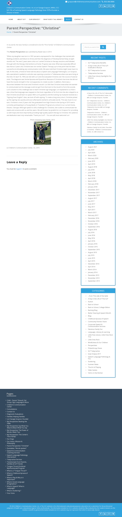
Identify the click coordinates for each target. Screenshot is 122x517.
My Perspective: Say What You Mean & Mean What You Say (17, 427)
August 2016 (92, 230)
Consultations (12, 409)
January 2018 (92, 187)
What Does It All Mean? (52, 19)
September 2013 (94, 281)
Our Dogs (10, 439)
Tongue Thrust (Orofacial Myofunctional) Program (16, 467)
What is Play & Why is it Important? (15, 479)
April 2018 (91, 178)
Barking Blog (92, 310)
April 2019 (91, 164)
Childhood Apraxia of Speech (98, 319)
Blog (68, 19)
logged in (19, 169)
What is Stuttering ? (14, 491)
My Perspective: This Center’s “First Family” (17, 436)
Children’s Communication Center (16, 406)
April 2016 (91, 241)
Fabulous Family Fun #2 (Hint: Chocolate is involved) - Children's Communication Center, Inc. (99, 129)
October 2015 (93, 247)
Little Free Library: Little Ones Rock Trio (100, 336)
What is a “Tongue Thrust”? (17, 471)
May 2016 (91, 238)
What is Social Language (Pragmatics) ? (15, 483)
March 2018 (92, 181)
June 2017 (91, 204)
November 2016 (93, 221)
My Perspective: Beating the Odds (17, 422)
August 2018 (92, 167)
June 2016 (91, 235)
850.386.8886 (109, 1)
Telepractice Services (95, 73)
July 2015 (91, 255)
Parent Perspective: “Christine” (18, 446)
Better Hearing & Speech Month (99, 313)
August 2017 (92, 198)
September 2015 (94, 250)
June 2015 (91, 258)
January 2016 (92, 244)
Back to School (93, 304)
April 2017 (91, 210)
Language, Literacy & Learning (99, 332)
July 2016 (91, 232)
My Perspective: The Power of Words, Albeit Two (17, 431)
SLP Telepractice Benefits (97, 63)
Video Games (92, 370)
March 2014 (92, 269)
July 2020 (91, 150)
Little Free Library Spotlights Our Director (100, 77)
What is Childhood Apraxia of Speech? (17, 474)
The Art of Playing (94, 367)
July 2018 (91, 170)
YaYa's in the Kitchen (95, 373)
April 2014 (91, 267)
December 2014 (93, 264)
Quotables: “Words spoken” (17, 448)
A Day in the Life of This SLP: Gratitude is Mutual (98, 67)
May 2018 (91, 175)
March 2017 (92, 212)
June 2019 (91, 161)
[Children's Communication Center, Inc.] (9, 2)
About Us (21, 19)
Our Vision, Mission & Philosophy (14, 442)
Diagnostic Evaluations (15, 414)
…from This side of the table (98, 296)
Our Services (34, 19)
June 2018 (91, 173)
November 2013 (93, 278)
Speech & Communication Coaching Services (16, 452)
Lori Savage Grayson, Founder (98, 97)
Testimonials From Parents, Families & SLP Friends (17, 463)
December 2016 (93, 218)
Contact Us (78, 19)
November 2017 (93, 192)
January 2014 (92, 272)
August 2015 (92, 252)
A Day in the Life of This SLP (98, 299)
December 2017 (93, 190)
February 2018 (93, 184)
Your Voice (11, 493)
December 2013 (93, 275)
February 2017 (93, 215)
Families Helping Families (16, 417)
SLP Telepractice (94, 351)
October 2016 (93, 224)
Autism (90, 302)
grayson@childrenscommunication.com (84, 1)
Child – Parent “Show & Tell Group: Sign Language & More (18, 401)
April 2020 (91, 153)
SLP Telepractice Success (97, 70)
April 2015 (91, 261)
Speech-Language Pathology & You (99, 358)
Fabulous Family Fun (95, 329)
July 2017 (91, 201)
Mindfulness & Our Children (98, 342)
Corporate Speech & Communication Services (96, 325)
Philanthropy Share (95, 348)
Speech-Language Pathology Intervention (17, 456)
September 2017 (94, 195)
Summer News (93, 364)
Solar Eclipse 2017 (94, 354)
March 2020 (92, 155)
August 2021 (92, 147)
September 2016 (94, 227)
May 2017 (91, 207)
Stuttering (91, 361)
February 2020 (93, 158)
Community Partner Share (97, 322)
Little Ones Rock (94, 340)
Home (11, 19)
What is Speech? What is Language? (15, 487)
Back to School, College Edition (99, 307)
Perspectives (92, 345)
